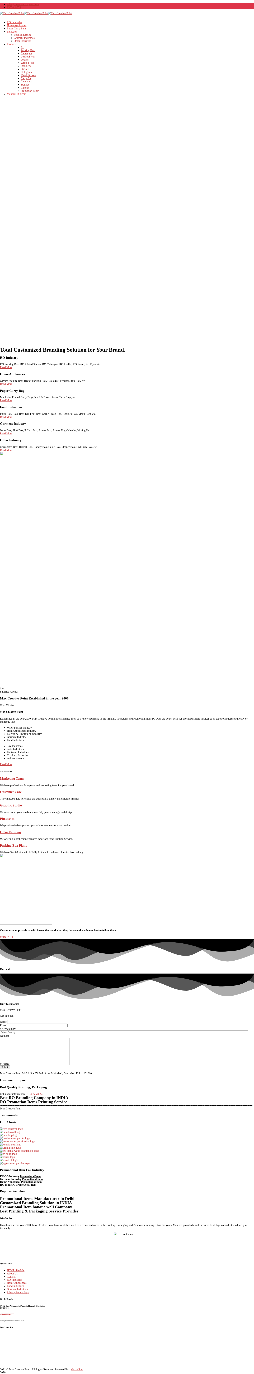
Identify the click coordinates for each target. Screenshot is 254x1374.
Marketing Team (12, 778)
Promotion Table (30, 90)
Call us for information (12, 1093)
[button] (6, 764)
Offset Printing (10, 832)
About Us (12, 1273)
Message (5, 1063)
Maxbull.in (77, 1369)
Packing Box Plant (13, 845)
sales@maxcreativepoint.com (23, 4)
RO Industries (14, 1279)
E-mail (4, 1025)
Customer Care (11, 792)
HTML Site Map (16, 1270)
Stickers (25, 69)
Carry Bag (26, 78)
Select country (8, 1028)
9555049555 (14, 7)
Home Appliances (16, 1282)
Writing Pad (27, 62)
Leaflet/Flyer (28, 56)
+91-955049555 (34, 1093)
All (22, 47)
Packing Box (28, 50)
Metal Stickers (28, 75)
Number (5, 1035)
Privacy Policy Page (18, 1292)
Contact (11, 1276)
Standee (25, 84)
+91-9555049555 (7, 1314)
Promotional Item (30, 1176)
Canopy (25, 87)
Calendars (26, 81)
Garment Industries (17, 1289)
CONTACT (6, 937)
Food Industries (15, 1285)
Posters (25, 59)
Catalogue (26, 53)
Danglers (26, 65)
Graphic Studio (11, 805)
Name (3, 1021)
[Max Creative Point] (12, 13)
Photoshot (7, 818)
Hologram (26, 72)
